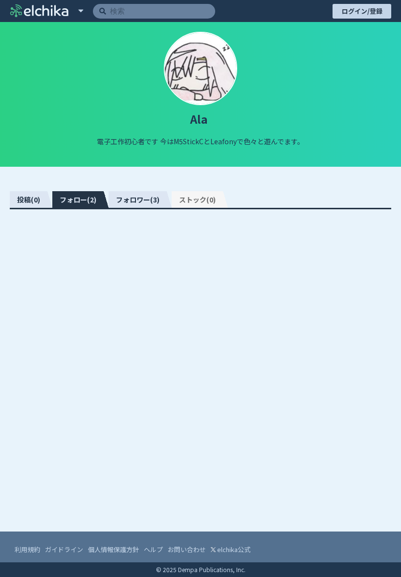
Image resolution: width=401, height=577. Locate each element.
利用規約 (27, 549)
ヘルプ (153, 549)
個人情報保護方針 (113, 549)
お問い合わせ (187, 549)
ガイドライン (64, 549)
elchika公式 (233, 549)
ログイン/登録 (362, 11)
